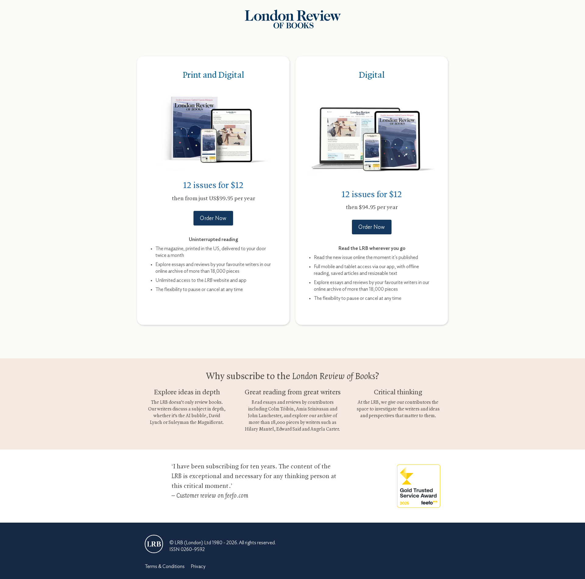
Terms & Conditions (165, 566)
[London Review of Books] (154, 544)
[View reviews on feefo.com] (418, 485)
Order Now (213, 218)
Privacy (198, 566)
